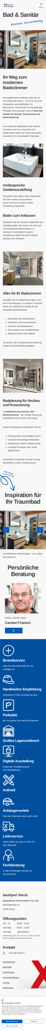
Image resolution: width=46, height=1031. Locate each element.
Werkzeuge (8, 988)
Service (6, 982)
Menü (41, 7)
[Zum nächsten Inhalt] (40, 530)
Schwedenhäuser (11, 977)
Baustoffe (7, 967)
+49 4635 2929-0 (16, 953)
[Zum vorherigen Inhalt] (6, 530)
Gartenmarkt (9, 972)
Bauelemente (9, 962)
